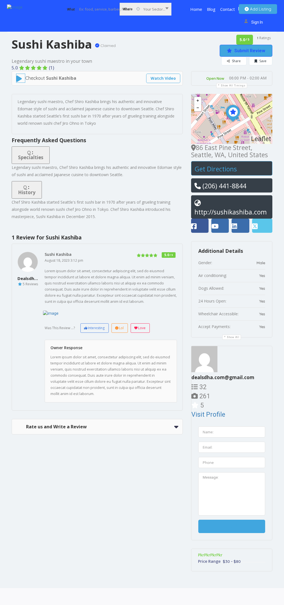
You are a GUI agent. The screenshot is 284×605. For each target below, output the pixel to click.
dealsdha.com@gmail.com (222, 377)
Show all (233, 337)
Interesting (96, 328)
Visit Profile (208, 414)
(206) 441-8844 (223, 185)
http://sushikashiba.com (230, 212)
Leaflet (261, 139)
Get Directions (216, 168)
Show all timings (233, 85)
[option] (65, 313)
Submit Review (249, 50)
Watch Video (163, 78)
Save (262, 61)
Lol (121, 328)
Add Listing (260, 9)
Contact (227, 9)
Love (142, 328)
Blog (211, 9)
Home (196, 9)
